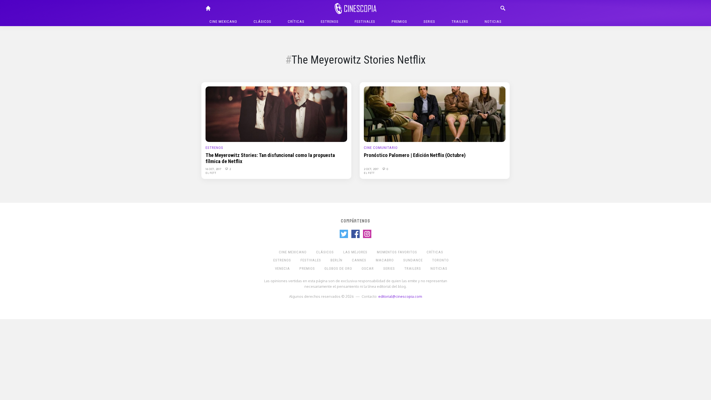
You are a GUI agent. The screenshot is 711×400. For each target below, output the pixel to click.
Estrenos (330, 21)
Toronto (440, 260)
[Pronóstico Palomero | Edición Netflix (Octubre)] (434, 114)
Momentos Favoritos (397, 252)
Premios (399, 21)
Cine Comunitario (381, 148)
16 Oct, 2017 (214, 169)
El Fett (211, 172)
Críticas (296, 21)
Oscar (368, 268)
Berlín (336, 260)
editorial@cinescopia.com (400, 296)
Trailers (460, 21)
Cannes (359, 260)
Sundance (413, 260)
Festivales (365, 21)
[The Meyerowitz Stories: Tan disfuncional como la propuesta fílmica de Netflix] (276, 114)
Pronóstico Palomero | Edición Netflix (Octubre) (415, 155)
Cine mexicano (223, 21)
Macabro (385, 260)
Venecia (282, 268)
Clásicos (262, 21)
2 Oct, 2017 (371, 169)
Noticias (493, 21)
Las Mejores (355, 252)
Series (429, 21)
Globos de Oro (338, 268)
